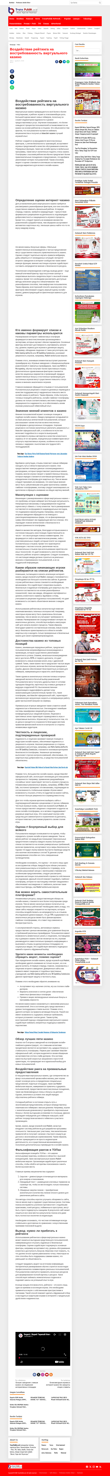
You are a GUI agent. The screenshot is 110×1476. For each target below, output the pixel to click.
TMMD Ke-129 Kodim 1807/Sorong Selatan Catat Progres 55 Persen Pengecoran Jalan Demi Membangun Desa (86, 141)
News (11, 62)
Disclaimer (43, 1473)
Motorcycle (45, 1449)
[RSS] (51, 1374)
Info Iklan (53, 1473)
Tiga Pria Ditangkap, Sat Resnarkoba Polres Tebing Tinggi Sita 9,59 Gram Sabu (86, 150)
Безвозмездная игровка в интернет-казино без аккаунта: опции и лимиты (58, 1383)
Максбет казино (49, 133)
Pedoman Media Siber (67, 1473)
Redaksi (80, 1473)
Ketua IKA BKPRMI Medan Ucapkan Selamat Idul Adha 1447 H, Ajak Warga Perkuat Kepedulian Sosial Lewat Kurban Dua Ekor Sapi (19, 1406)
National (63, 1453)
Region (61, 1449)
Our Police (54, 1449)
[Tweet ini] (60, 61)
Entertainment (60, 1445)
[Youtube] (47, 1374)
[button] (100, 3)
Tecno (51, 1445)
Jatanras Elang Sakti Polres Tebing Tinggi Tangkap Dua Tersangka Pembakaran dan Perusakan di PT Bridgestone (87, 159)
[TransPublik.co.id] (22, 11)
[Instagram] (42, 1374)
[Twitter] (38, 1374)
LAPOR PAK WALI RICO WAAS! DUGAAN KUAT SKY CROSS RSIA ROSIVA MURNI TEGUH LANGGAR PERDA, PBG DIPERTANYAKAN (60, 1399)
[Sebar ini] (56, 61)
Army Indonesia (46, 1453)
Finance (44, 1445)
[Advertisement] (42, 84)
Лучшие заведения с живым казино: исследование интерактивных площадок (26, 1383)
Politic (56, 1453)
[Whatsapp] (68, 61)
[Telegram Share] (64, 61)
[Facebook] (34, 1374)
